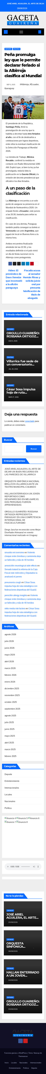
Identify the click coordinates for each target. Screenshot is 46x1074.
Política (17, 49)
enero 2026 (10, 682)
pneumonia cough (13, 582)
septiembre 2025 (12, 709)
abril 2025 (9, 743)
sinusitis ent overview (14, 552)
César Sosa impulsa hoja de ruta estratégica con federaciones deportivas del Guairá (21, 586)
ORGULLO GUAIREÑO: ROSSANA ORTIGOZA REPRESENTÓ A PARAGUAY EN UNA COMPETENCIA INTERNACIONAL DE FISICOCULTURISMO (23, 517)
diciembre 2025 (12, 688)
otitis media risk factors (15, 608)
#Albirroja (24, 84)
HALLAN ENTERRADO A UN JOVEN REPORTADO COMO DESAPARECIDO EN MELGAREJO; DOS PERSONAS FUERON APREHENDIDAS (22, 499)
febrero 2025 (10, 756)
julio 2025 (9, 722)
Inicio (7, 1063)
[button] (35, 32)
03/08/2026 (13, 1009)
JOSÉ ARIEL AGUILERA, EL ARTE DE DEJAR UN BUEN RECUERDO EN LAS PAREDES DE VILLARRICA (23, 472)
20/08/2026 (13, 922)
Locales (8, 795)
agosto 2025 (10, 716)
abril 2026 (9, 661)
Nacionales (10, 801)
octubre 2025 (11, 702)
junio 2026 (9, 648)
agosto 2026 (10, 634)
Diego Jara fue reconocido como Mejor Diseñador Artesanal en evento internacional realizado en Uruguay (23, 532)
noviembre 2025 (12, 695)
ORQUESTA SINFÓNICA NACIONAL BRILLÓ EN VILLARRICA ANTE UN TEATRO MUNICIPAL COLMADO (22, 484)
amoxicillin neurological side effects (21, 566)
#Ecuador (34, 84)
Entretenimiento (12, 781)
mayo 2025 (10, 736)
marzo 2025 (10, 749)
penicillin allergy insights (16, 595)
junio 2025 (9, 729)
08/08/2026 (13, 951)
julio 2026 (9, 641)
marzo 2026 (10, 668)
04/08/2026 (13, 980)
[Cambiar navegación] (21, 32)
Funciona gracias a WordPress (16, 1053)
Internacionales (12, 788)
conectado (29, 421)
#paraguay (9, 88)
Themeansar (23, 1056)
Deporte (8, 49)
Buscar (8, 439)
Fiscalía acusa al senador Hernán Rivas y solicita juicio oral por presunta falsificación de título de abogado (31, 284)
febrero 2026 (10, 675)
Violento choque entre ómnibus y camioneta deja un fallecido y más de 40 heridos (23, 556)
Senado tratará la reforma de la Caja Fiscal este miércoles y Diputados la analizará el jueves (21, 573)
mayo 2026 (10, 655)
